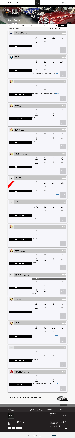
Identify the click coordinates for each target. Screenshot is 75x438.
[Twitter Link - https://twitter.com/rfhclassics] (10, 2)
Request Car (59, 6)
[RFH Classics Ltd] (11, 418)
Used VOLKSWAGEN (40, 410)
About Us (22, 6)
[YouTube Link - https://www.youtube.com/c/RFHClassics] (15, 2)
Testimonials (48, 6)
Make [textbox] (10, 25)
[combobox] (14, 25)
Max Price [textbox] (48, 25)
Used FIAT (19, 409)
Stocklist (15, 6)
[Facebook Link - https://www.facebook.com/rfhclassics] (8, 2)
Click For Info (21, 70)
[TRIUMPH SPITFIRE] (20, 354)
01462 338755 (64, 2)
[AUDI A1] (20, 209)
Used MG (19, 410)
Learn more (50, 435)
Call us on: (13, 402)
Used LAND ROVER (59, 409)
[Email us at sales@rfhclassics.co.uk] (17, 2)
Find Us (64, 6)
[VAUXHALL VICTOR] (20, 378)
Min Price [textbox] (35, 25)
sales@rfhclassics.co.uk (20, 422)
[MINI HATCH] (20, 185)
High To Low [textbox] (57, 28)
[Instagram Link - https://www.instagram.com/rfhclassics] (13, 2)
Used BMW (9, 409)
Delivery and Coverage (29, 6)
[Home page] (37, 2)
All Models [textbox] (23, 25)
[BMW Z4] (20, 64)
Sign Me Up (63, 405)
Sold (53, 6)
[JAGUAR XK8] (20, 282)
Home (11, 6)
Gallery (43, 6)
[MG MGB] (20, 88)
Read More (57, 73)
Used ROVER (29, 410)
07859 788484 (64, 3)
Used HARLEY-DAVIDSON (31, 409)
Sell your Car (37, 6)
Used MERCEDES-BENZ (11, 410)
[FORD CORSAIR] (20, 40)
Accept (54, 435)
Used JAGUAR (39, 409)
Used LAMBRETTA (49, 409)
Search (62, 25)
